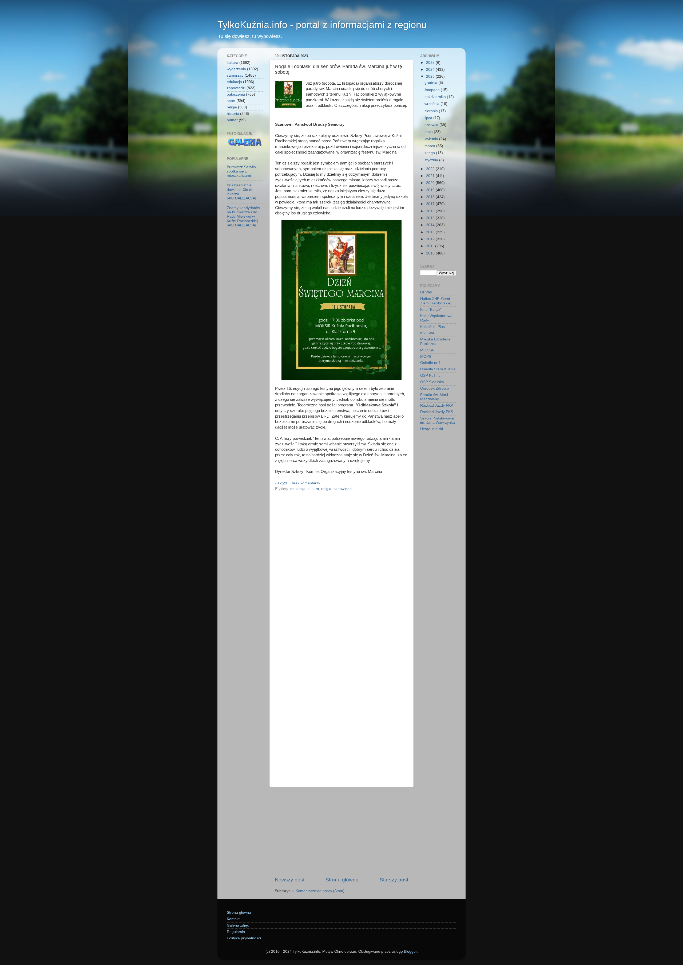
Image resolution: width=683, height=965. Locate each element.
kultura (313, 489)
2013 (431, 232)
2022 (431, 169)
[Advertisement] (341, 831)
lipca (428, 118)
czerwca (431, 125)
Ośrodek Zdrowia (434, 388)
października (435, 97)
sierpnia (431, 111)
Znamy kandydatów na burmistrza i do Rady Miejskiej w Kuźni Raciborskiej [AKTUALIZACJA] (243, 216)
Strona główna (342, 879)
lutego (430, 153)
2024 (431, 70)
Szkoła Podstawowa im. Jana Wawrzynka (437, 420)
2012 (431, 239)
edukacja (297, 489)
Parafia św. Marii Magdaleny (434, 397)
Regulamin (236, 932)
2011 (430, 246)
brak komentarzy (306, 483)
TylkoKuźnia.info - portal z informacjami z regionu (322, 24)
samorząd (235, 75)
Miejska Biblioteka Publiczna (435, 341)
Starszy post (394, 879)
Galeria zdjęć (238, 925)
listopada (432, 90)
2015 (431, 218)
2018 (431, 197)
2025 (431, 63)
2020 (431, 183)
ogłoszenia (236, 94)
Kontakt (233, 919)
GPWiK (426, 292)
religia (326, 489)
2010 (431, 253)
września (432, 104)
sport (231, 101)
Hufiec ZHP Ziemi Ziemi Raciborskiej (435, 301)
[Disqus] (341, 566)
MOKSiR (427, 350)
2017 (431, 204)
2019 (431, 190)
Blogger (410, 952)
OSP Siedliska (432, 382)
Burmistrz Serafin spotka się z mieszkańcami (241, 171)
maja (429, 132)
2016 (431, 211)
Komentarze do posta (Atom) (320, 891)
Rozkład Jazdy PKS (436, 412)
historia (233, 114)
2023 (431, 76)
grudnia (431, 83)
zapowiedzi (342, 489)
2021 (431, 176)
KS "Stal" (427, 333)
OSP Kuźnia (430, 376)
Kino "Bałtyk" (431, 310)
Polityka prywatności (244, 938)
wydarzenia (236, 69)
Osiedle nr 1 (430, 363)
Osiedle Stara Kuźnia (438, 369)
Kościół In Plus (432, 327)
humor (232, 120)
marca (430, 146)
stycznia (431, 160)
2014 (431, 225)
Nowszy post (289, 879)
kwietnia (431, 139)
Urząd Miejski (431, 429)
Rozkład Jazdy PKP (436, 405)
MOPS (425, 357)
